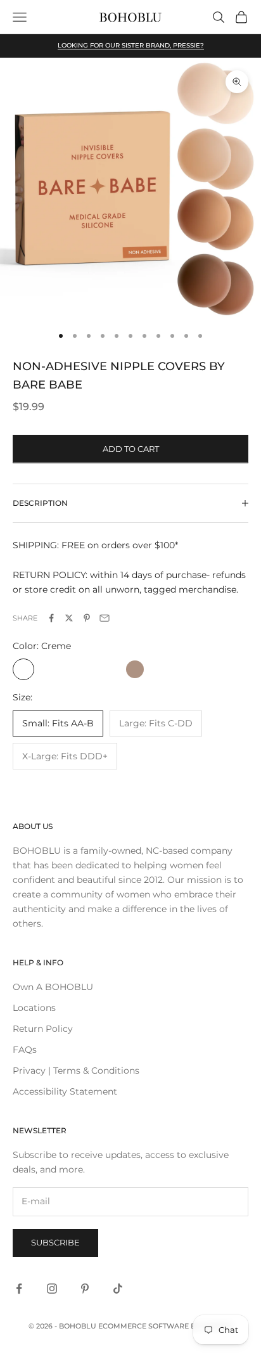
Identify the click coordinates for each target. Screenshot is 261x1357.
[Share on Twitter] (69, 618)
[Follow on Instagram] (52, 1288)
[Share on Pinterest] (87, 618)
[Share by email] (104, 618)
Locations (34, 1007)
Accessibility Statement (65, 1091)
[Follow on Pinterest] (85, 1288)
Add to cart (131, 449)
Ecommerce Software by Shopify (165, 1326)
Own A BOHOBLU (53, 987)
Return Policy (43, 1028)
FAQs (25, 1049)
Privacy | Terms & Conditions (76, 1070)
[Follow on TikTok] (117, 1288)
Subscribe (55, 1242)
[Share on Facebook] (51, 618)
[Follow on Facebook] (19, 1288)
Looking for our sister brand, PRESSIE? (131, 45)
